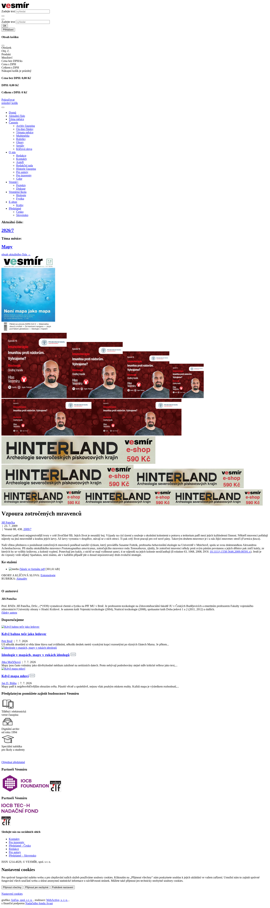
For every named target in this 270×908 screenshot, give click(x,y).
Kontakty (21, 158)
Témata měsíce (24, 132)
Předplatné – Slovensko (22, 855)
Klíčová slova (24, 149)
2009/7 (27, 529)
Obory (20, 142)
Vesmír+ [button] (14, 182)
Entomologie (48, 575)
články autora (9, 612)
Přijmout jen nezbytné (36, 887)
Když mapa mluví (15, 676)
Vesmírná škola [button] (17, 192)
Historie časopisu (26, 168)
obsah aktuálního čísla (16, 254)
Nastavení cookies (12, 893)
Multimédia (22, 135)
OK (4, 25)
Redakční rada (24, 165)
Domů (12, 112)
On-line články (24, 129)
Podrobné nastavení (62, 887)
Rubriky (21, 139)
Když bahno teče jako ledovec (23, 634)
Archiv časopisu (25, 125)
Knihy (20, 205)
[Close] (2, 45)
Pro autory (22, 172)
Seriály (20, 145)
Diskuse (21, 188)
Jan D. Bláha (9, 683)
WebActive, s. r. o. (57, 900)
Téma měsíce (16, 119)
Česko (20, 211)
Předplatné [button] (15, 208)
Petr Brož (6, 641)
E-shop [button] (13, 201)
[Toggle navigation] (2, 107)
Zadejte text (8, 11)
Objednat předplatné (13, 762)
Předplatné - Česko (20, 845)
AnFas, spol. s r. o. (22, 900)
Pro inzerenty (24, 175)
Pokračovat (8, 99)
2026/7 (7, 230)
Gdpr (19, 178)
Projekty (21, 185)
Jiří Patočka (8, 522)
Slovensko (22, 215)
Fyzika (20, 198)
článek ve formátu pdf (32, 569)
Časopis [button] (13, 122)
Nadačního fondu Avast (39, 903)
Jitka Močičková (11, 662)
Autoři (20, 162)
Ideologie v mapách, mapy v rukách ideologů (35, 655)
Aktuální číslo (17, 115)
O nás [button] (12, 152)
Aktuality (21, 578)
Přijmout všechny (12, 887)
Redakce (21, 155)
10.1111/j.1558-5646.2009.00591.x (230, 551)
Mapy (6, 246)
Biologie (21, 195)
